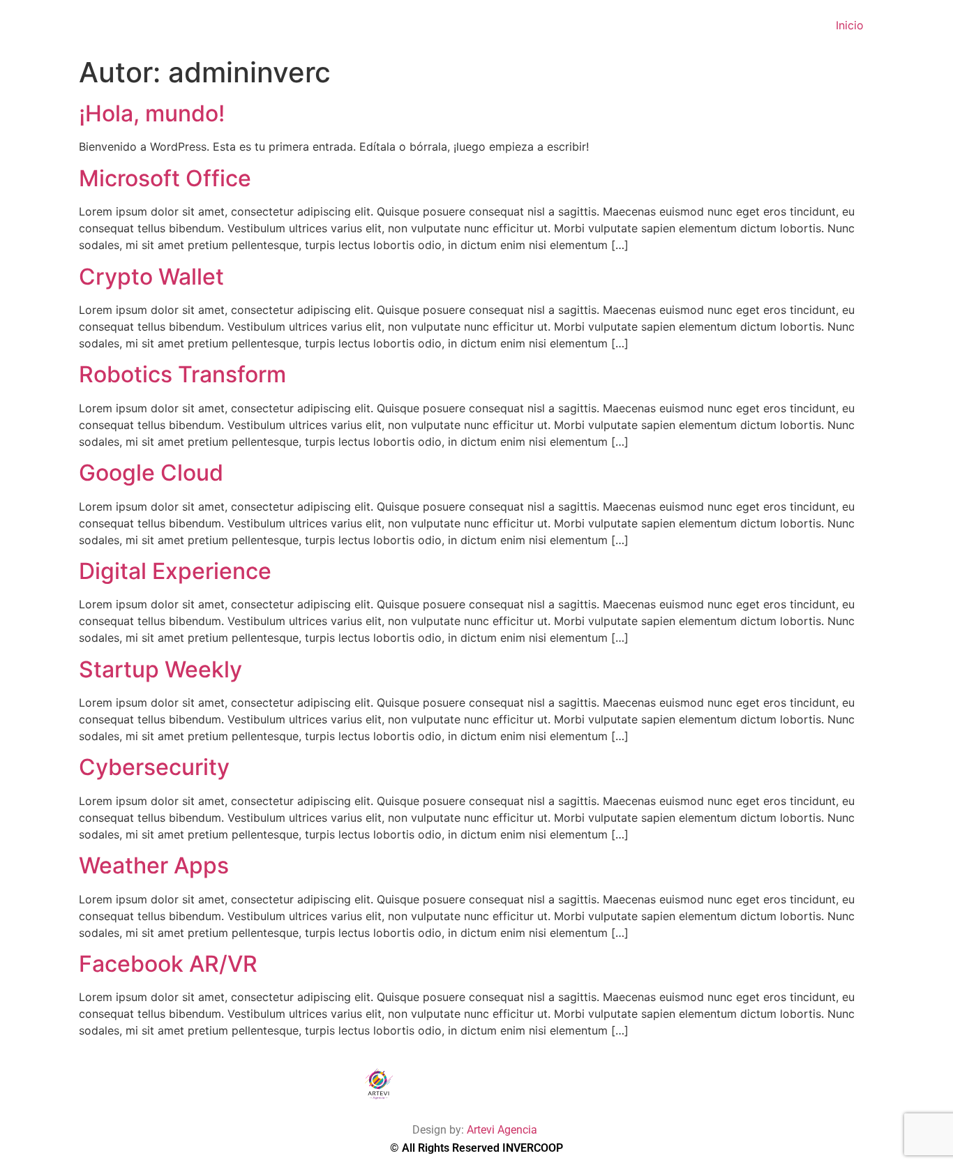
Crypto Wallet (151, 276)
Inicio (850, 25)
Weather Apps (154, 865)
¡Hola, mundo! (152, 113)
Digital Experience (175, 571)
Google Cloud (151, 472)
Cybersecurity (154, 767)
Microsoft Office (165, 178)
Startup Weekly (160, 669)
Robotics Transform (182, 374)
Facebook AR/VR (168, 963)
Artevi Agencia (503, 1129)
